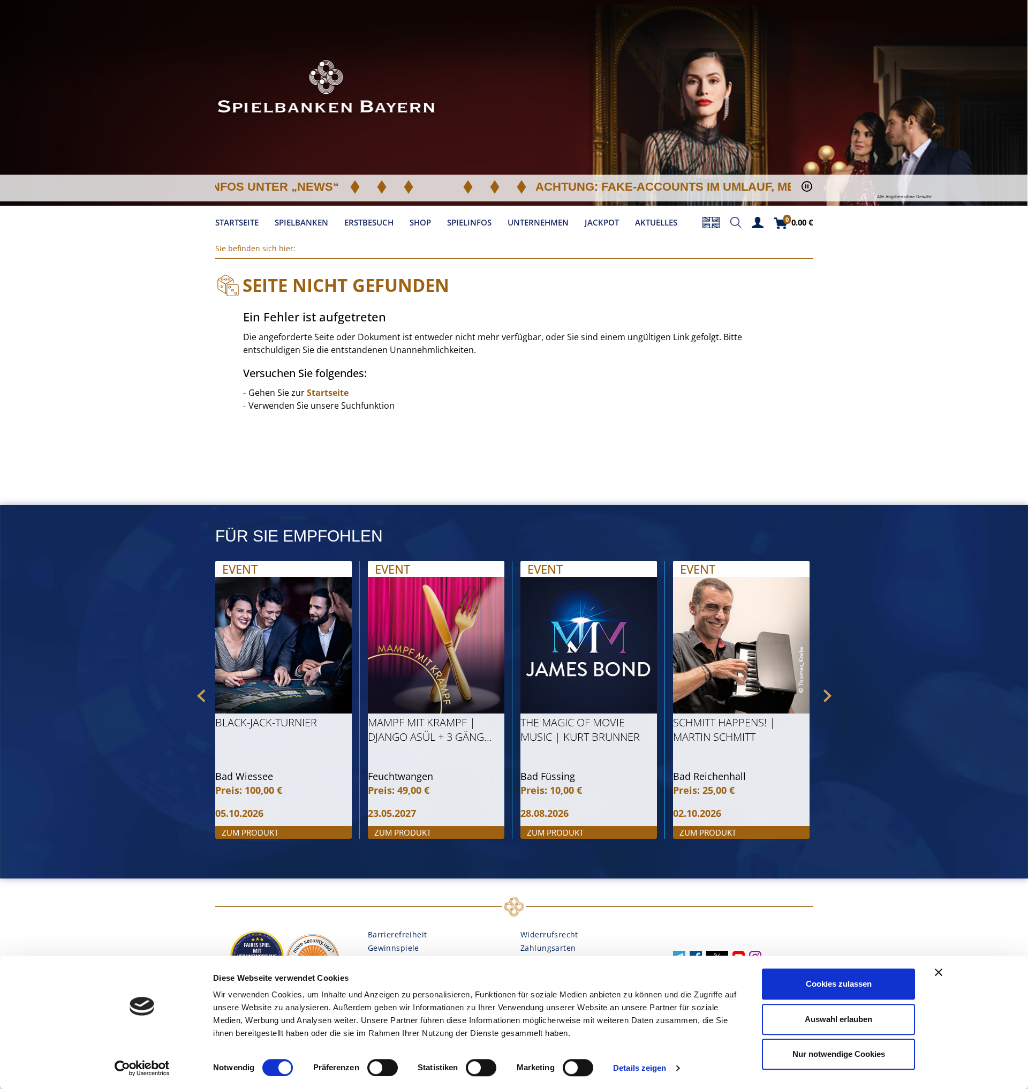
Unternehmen (538, 222)
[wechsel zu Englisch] (711, 221)
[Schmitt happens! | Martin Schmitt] (741, 645)
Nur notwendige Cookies (838, 1053)
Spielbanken (301, 222)
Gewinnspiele (393, 948)
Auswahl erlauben (838, 1019)
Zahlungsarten (548, 948)
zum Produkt (250, 832)
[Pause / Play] (806, 187)
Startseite (237, 222)
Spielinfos (469, 222)
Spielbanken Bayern (326, 88)
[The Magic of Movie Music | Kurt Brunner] (588, 645)
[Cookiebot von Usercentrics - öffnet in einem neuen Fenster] (142, 1068)
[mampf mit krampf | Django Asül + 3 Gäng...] (436, 645)
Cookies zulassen (839, 983)
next (827, 695)
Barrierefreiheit (397, 934)
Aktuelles (656, 222)
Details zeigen (639, 1067)
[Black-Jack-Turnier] (283, 645)
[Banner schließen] (938, 972)
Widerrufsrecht (549, 934)
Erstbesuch (369, 222)
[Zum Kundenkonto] (758, 221)
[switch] (382, 1067)
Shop (420, 222)
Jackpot (602, 222)
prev (201, 695)
